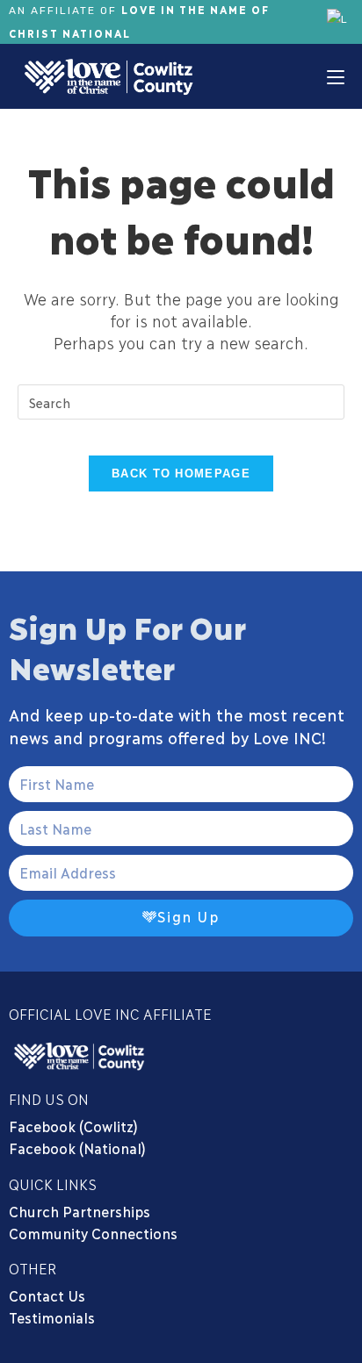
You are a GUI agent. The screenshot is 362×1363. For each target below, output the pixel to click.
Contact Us (47, 1295)
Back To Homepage (181, 473)
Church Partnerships (79, 1210)
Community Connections (96, 1232)
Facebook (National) (77, 1147)
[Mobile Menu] (335, 76)
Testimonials (52, 1317)
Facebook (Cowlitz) (73, 1125)
